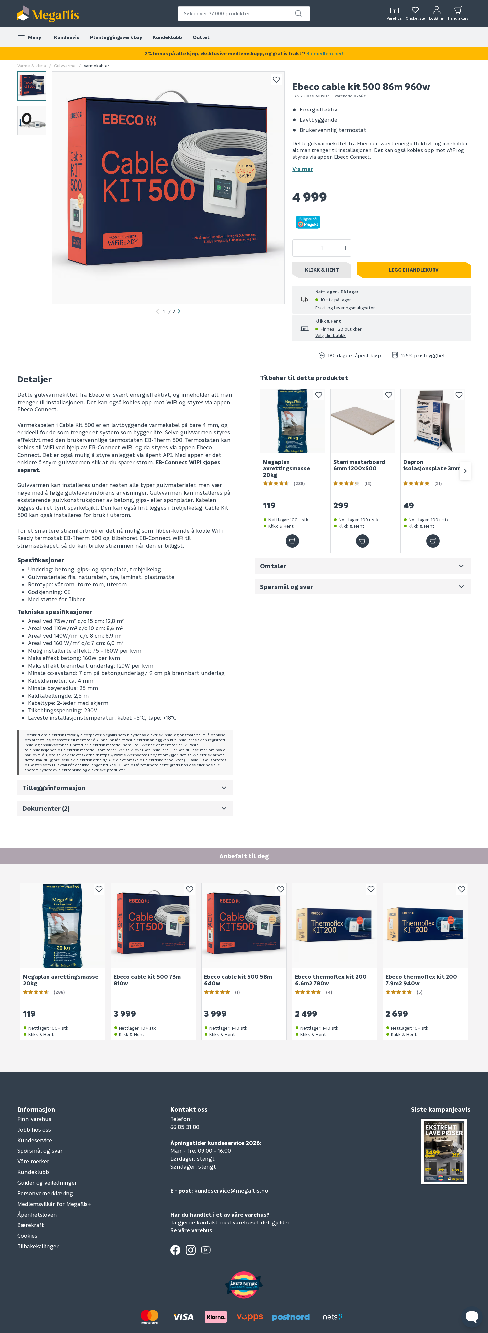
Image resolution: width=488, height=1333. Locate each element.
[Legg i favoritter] (276, 79)
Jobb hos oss (34, 1129)
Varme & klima (31, 65)
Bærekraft (30, 1225)
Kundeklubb (167, 37)
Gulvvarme (65, 65)
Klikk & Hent (322, 269)
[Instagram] (191, 1250)
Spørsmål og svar (40, 1150)
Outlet (201, 37)
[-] (298, 248)
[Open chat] (472, 1317)
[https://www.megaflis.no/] (48, 13)
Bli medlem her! (324, 53)
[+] (345, 248)
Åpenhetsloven (37, 1214)
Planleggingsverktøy (116, 37)
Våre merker (33, 1161)
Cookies (27, 1235)
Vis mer (302, 168)
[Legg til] (292, 541)
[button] (298, 13)
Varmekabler (96, 65)
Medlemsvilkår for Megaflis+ (54, 1203)
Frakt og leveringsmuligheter (345, 307)
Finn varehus (34, 1118)
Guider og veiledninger (47, 1182)
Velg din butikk (330, 335)
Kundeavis (66, 37)
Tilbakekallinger (38, 1246)
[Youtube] (206, 1250)
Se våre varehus (191, 1230)
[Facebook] (175, 1250)
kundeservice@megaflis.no (231, 1190)
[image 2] (31, 120)
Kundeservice (34, 1140)
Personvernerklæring (45, 1193)
